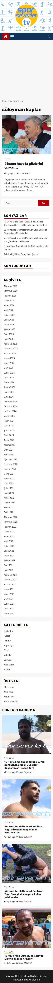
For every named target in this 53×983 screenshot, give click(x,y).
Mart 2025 (8, 368)
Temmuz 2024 (11, 406)
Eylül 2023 (8, 454)
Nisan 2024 (9, 421)
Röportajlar (9, 645)
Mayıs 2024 (9, 416)
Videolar (8, 655)
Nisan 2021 (9, 594)
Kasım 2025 (9, 329)
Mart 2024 (8, 425)
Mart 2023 (8, 483)
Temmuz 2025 (11, 348)
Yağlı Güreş (9, 664)
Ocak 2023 (9, 493)
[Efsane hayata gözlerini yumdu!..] (26, 134)
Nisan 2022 (9, 536)
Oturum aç (9, 687)
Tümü (6, 650)
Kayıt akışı (8, 692)
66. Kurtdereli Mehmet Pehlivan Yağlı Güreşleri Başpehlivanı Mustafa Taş (23, 829)
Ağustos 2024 (10, 401)
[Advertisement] (26, 68)
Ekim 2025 (9, 334)
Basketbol (8, 631)
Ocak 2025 (9, 377)
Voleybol (8, 660)
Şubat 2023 (9, 488)
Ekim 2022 (9, 507)
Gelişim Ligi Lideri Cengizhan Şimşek (21, 254)
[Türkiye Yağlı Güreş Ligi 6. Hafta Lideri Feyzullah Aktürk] (26, 928)
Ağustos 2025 (10, 344)
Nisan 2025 (9, 363)
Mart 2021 (8, 599)
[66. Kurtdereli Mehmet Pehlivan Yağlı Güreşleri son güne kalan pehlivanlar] (26, 863)
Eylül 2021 (8, 570)
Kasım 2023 (9, 445)
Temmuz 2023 (11, 464)
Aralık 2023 (9, 440)
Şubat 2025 (9, 372)
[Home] (5, 37)
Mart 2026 (8, 310)
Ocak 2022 (9, 550)
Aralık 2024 (9, 382)
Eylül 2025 (8, 339)
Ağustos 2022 (10, 517)
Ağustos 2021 (10, 575)
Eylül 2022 (8, 512)
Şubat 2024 (9, 430)
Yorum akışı (9, 696)
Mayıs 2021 (9, 589)
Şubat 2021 (9, 604)
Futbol (7, 635)
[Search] (48, 36)
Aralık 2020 (9, 613)
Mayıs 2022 (9, 531)
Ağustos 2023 (10, 459)
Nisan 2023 (9, 478)
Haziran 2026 (10, 295)
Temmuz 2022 (11, 522)
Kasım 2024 (9, 387)
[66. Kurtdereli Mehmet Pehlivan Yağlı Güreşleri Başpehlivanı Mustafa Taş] (26, 798)
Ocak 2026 (9, 319)
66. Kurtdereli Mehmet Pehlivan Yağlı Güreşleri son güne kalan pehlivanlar (23, 894)
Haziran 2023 (10, 469)
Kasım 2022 (9, 502)
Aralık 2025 (9, 324)
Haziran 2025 (10, 353)
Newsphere (19, 979)
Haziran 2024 (10, 411)
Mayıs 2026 (9, 300)
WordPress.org (11, 701)
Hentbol (7, 640)
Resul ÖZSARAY (23, 174)
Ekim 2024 (9, 392)
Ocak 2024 (9, 435)
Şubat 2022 (9, 546)
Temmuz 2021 (11, 579)
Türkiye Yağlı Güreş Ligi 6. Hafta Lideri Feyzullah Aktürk (23, 957)
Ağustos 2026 (10, 286)
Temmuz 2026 (11, 291)
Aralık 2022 (9, 498)
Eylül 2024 (8, 396)
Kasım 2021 (9, 560)
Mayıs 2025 (9, 358)
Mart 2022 (8, 541)
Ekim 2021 (9, 565)
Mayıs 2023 (9, 473)
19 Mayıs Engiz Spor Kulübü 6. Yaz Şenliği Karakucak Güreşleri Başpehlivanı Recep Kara (24, 765)
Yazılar (7, 158)
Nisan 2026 (9, 305)
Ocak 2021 (9, 608)
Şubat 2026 (9, 315)
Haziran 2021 (10, 584)
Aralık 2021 (9, 555)
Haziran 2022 (10, 526)
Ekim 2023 (9, 449)
